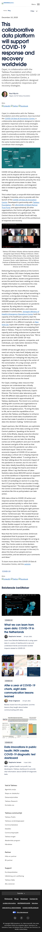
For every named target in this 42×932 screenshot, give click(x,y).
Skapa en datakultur (12, 793)
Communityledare (11, 825)
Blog (9, 10)
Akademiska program (12, 840)
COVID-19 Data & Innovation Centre (20, 118)
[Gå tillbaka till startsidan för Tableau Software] (9, 2)
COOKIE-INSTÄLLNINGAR (30, 908)
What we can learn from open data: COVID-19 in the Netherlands (19, 628)
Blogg (16, 899)
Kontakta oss (9, 805)
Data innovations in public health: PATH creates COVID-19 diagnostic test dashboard (20, 752)
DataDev (8, 829)
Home (5, 10)
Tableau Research (11, 801)
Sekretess (35, 903)
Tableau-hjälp (10, 880)
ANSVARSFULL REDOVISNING (11, 908)
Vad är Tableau (11, 785)
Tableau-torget (10, 837)
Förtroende (8, 899)
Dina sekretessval (22, 912)
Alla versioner (10, 884)
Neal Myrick (13, 93)
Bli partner (8, 860)
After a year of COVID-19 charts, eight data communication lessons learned (19, 691)
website (27, 564)
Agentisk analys (10, 789)
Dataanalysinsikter (11, 797)
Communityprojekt (11, 833)
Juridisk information (9, 903)
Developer (24, 899)
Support (8, 868)
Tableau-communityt (13, 813)
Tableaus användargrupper (14, 821)
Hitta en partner (10, 856)
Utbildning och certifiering (14, 876)
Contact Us (33, 899)
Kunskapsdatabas (11, 872)
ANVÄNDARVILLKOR (23, 903)
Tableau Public (10, 817)
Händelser (8, 844)
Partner (8, 852)
